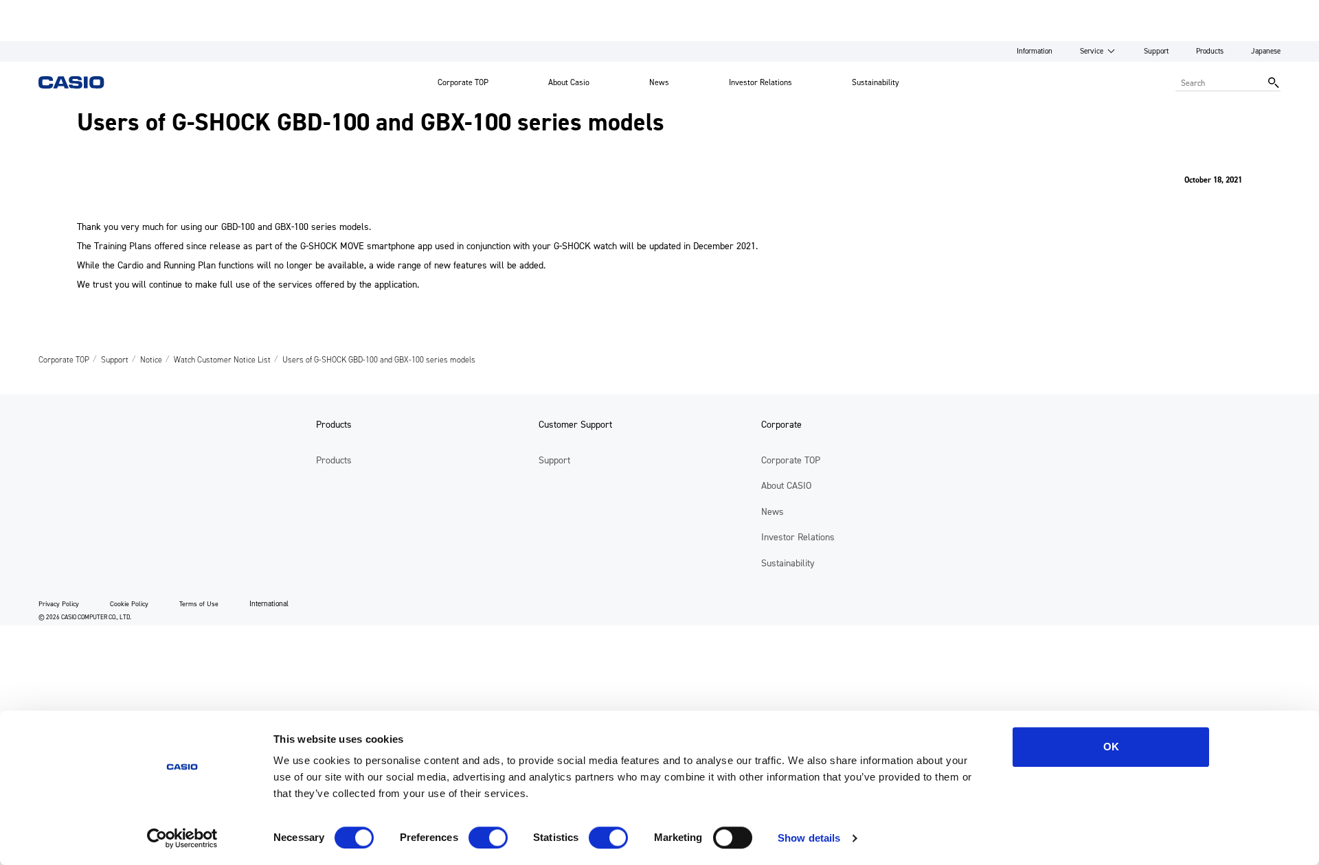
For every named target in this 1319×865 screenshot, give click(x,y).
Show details (809, 838)
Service (1091, 51)
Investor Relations (760, 82)
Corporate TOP (463, 82)
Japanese (1266, 51)
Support (1156, 51)
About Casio (568, 82)
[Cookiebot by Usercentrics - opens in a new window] (182, 838)
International (269, 604)
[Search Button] (1274, 82)
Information (1034, 51)
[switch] (488, 838)
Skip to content (37, 10)
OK (1111, 746)
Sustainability (875, 82)
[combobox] (1218, 82)
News (659, 82)
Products (1210, 51)
